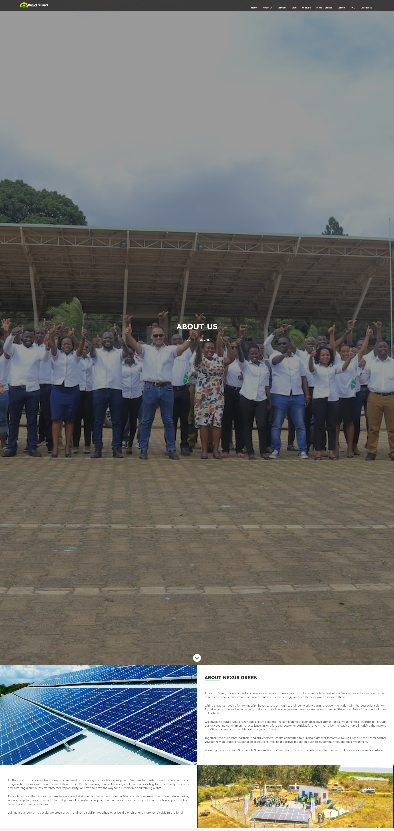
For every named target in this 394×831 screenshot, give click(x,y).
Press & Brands (324, 7)
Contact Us (366, 7)
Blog (294, 7)
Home (254, 7)
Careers (341, 7)
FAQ (353, 7)
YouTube (306, 7)
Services (282, 7)
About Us (267, 7)
